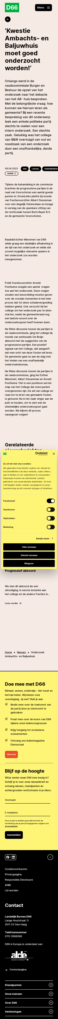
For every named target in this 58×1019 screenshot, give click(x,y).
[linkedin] (13, 857)
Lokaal (35, 169)
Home (8, 652)
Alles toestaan (29, 547)
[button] (43, 7)
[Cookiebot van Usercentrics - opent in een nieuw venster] (36, 454)
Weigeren (29, 563)
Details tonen (42, 538)
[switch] (51, 509)
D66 (24, 169)
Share (10, 173)
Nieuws (21, 652)
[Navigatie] (49, 857)
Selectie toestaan (29, 555)
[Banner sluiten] (54, 454)
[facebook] (7, 857)
